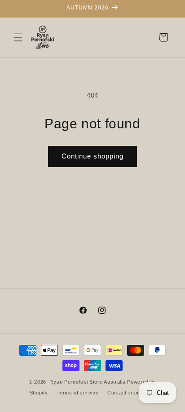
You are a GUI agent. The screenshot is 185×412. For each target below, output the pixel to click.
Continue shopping (92, 156)
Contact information (131, 392)
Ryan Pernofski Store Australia (87, 382)
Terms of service (77, 392)
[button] (18, 37)
